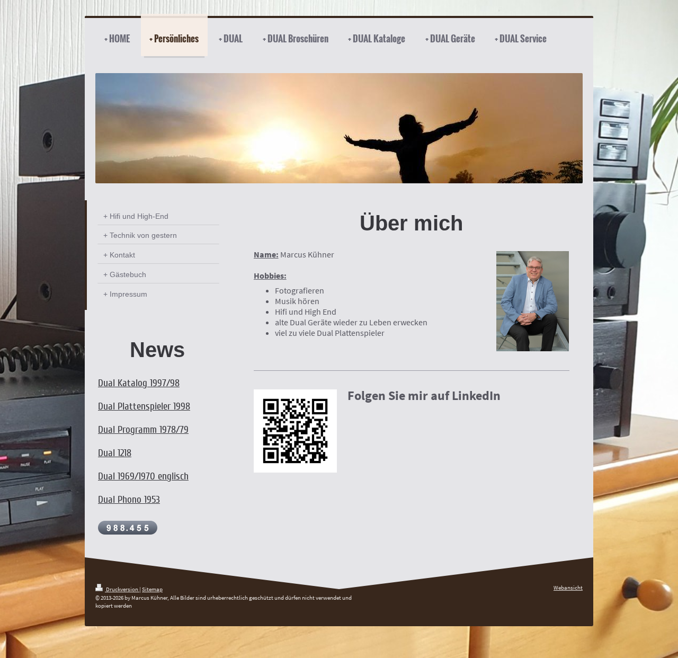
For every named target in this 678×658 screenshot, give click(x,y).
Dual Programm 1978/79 (143, 429)
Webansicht (568, 587)
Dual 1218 (114, 453)
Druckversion (122, 589)
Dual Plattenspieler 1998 (144, 406)
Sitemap (152, 589)
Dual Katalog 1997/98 (139, 383)
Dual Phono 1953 (129, 499)
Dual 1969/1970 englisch (143, 476)
